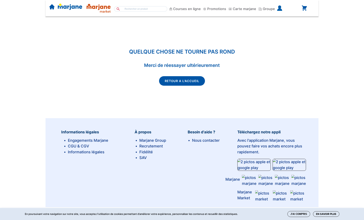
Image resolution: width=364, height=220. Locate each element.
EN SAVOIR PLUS (326, 213)
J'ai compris (298, 214)
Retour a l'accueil (182, 81)
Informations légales (86, 152)
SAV (143, 157)
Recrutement (151, 146)
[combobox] (141, 9)
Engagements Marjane (88, 140)
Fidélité (146, 152)
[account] (286, 8)
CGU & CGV (78, 146)
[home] (52, 7)
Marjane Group (152, 140)
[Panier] (304, 8)
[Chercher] (117, 9)
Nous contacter (206, 140)
